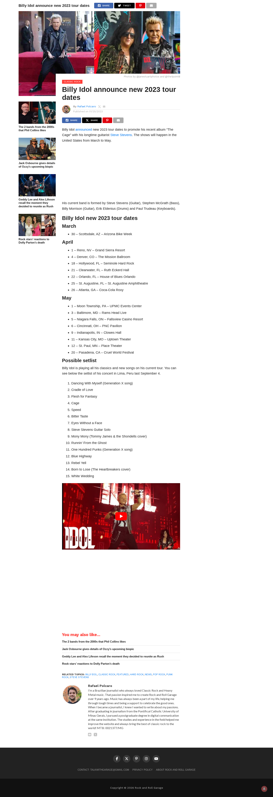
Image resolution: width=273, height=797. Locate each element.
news (148, 674)
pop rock (159, 674)
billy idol (91, 674)
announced (83, 129)
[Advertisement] (121, 173)
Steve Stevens (121, 135)
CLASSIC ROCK (106, 674)
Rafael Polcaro (86, 106)
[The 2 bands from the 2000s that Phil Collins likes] (37, 122)
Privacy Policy (142, 769)
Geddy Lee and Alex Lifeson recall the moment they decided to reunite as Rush (37, 203)
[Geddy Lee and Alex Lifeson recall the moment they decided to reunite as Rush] (37, 195)
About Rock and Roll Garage (176, 769)
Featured (123, 674)
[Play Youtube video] (121, 516)
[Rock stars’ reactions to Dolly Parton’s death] (37, 235)
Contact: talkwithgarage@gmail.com (103, 769)
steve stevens (79, 677)
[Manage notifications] (264, 789)
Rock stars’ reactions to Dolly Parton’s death (34, 241)
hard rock (137, 674)
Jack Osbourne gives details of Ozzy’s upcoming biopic (37, 164)
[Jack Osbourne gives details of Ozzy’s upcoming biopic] (37, 159)
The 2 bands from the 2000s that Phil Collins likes (36, 128)
